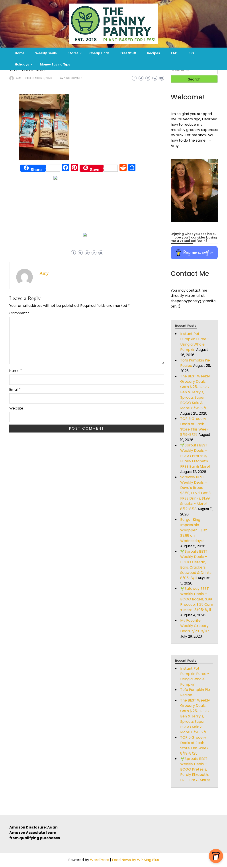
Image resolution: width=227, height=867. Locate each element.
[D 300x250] (85, 234)
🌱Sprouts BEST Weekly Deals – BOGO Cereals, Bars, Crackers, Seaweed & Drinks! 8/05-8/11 (196, 565)
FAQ (174, 53)
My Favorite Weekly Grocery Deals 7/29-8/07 (194, 626)
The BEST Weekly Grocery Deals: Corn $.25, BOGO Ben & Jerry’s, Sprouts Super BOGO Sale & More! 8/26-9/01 (195, 392)
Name (15, 370)
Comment (19, 313)
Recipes (153, 53)
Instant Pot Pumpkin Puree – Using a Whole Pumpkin (194, 341)
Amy (19, 78)
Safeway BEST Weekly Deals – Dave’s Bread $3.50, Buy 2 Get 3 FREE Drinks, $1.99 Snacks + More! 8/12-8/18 (195, 493)
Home (19, 53)
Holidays (22, 64)
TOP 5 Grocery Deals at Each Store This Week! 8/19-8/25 (194, 426)
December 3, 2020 (40, 78)
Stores (73, 53)
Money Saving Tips (55, 64)
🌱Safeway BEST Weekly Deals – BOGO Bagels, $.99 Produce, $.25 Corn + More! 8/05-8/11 (196, 599)
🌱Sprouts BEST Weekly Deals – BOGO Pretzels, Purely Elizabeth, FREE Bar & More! (195, 456)
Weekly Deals (46, 53)
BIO (191, 53)
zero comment (73, 78)
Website (16, 408)
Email (15, 389)
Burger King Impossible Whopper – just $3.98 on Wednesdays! (193, 530)
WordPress (99, 859)
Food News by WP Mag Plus (135, 859)
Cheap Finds (99, 53)
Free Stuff (128, 53)
